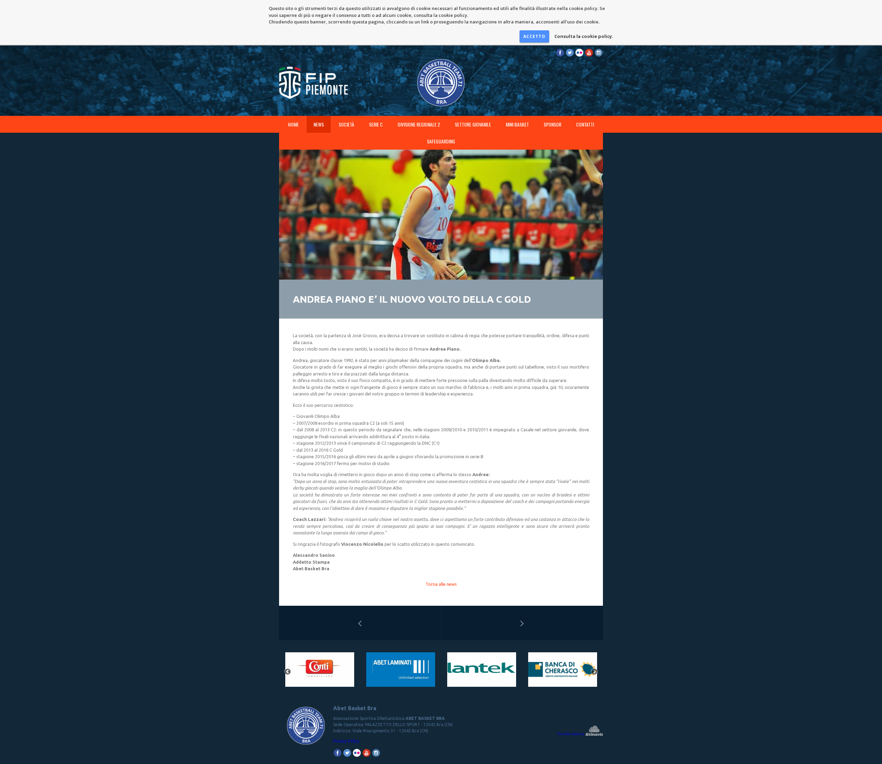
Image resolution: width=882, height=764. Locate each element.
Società (346, 124)
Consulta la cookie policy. (583, 36)
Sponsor (552, 124)
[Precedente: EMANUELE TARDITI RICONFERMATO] (360, 623)
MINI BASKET (517, 124)
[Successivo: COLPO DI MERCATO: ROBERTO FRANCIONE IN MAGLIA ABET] (522, 623)
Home (293, 124)
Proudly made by (571, 734)
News (319, 124)
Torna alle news (441, 584)
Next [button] (594, 671)
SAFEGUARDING (441, 141)
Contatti (585, 124)
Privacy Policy (346, 741)
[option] (319, 671)
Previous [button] (287, 671)
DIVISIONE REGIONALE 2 (419, 124)
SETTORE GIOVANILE (473, 124)
